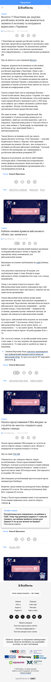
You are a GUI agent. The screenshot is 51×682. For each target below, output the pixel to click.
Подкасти (18, 610)
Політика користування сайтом (25, 626)
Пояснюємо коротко (25, 519)
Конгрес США (14, 547)
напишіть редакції (25, 673)
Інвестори (33, 604)
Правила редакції (25, 623)
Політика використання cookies (25, 632)
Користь (18, 607)
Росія (42, 190)
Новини (18, 601)
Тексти (18, 604)
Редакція (33, 601)
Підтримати (25, 2)
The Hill (16, 454)
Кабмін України (36, 381)
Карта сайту (33, 610)
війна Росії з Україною (18, 190)
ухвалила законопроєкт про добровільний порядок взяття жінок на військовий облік (26, 354)
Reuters (33, 60)
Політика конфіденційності (25, 629)
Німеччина (33, 190)
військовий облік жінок (18, 381)
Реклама (33, 607)
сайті (38, 263)
